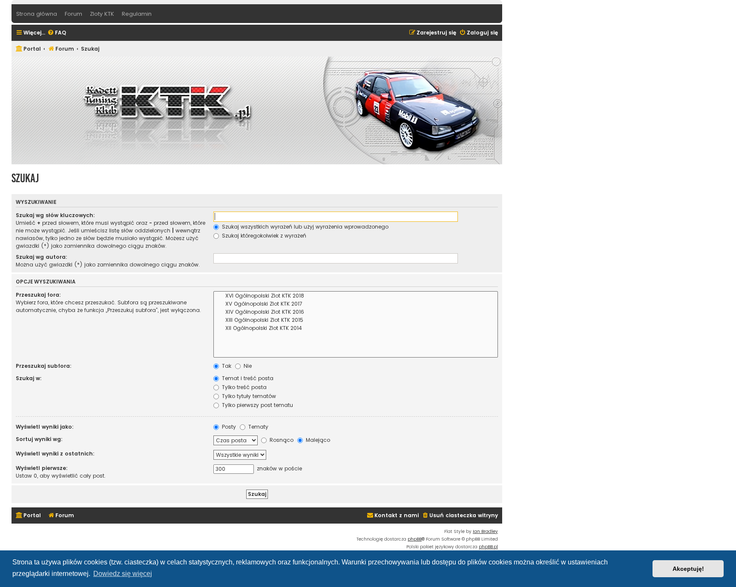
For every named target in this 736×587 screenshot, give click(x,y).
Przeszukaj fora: (38, 294)
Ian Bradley (485, 531)
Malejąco (317, 440)
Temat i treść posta (246, 378)
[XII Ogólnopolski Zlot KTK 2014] (355, 328)
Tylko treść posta (243, 387)
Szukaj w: (29, 378)
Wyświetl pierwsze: (42, 468)
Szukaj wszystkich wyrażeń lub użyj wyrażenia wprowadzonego (304, 226)
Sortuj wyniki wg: (39, 439)
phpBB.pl (488, 547)
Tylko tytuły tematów (248, 396)
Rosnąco (280, 440)
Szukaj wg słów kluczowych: (55, 215)
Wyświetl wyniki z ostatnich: (55, 453)
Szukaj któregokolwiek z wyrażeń (263, 235)
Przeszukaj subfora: (44, 365)
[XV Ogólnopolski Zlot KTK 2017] (355, 304)
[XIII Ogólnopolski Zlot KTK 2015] (355, 320)
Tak (225, 365)
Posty (228, 426)
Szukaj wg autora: (41, 257)
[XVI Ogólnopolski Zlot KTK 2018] (355, 296)
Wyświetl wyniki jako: (45, 426)
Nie (247, 365)
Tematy (257, 426)
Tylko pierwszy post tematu (256, 405)
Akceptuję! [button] (688, 568)
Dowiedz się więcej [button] (122, 573)
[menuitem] (56, 33)
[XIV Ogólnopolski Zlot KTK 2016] (355, 312)
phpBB (415, 539)
